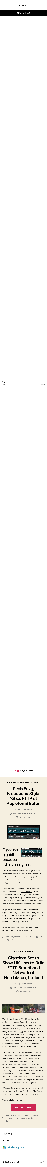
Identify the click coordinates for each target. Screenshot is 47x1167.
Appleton (9, 937)
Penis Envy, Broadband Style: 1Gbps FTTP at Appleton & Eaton (23, 796)
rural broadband (23, 1118)
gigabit (39, 937)
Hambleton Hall (24, 1064)
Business (30, 952)
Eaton (27, 937)
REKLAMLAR (23, 13)
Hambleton (10, 1118)
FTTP (32, 937)
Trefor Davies (26, 809)
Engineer (24, 782)
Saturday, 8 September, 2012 (25, 813)
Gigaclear (10, 939)
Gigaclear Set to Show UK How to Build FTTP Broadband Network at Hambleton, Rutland (23, 967)
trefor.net (23, 5)
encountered (26, 891)
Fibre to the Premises (15, 1115)
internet (35, 782)
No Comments (25, 817)
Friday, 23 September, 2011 (25, 987)
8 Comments (25, 991)
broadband (13, 782)
